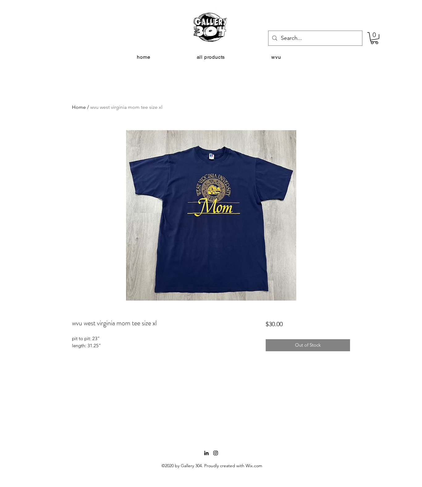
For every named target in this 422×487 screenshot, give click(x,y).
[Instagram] (216, 453)
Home (79, 107)
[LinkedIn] (206, 453)
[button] (374, 38)
